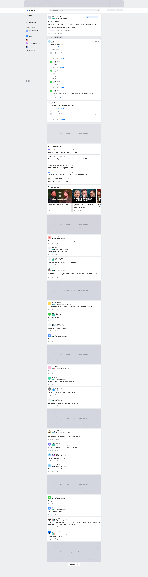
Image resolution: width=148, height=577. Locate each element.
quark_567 (52, 172)
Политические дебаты (62, 432)
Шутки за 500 (60, 270)
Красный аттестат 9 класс (58, 181)
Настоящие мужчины (62, 249)
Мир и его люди (60, 520)
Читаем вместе (59, 400)
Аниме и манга (60, 455)
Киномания (59, 325)
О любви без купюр (61, 368)
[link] (60, 200)
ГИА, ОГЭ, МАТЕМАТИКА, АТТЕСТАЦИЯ (63, 152)
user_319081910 (54, 178)
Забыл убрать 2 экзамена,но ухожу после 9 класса (67, 174)
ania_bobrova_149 (54, 165)
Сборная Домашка (61, 18)
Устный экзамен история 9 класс (60, 168)
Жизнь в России (63, 165)
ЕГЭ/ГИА (57, 156)
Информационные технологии (64, 390)
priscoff (52, 156)
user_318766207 (54, 149)
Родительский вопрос (62, 534)
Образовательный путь (64, 149)
